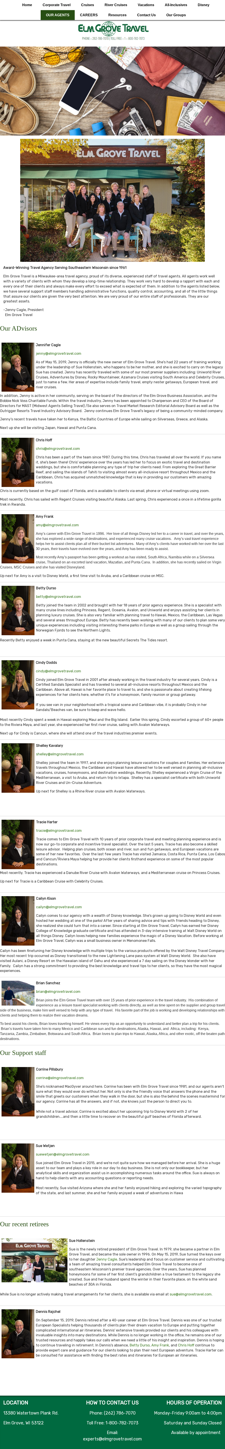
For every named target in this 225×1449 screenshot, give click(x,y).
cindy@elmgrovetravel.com (58, 671)
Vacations (146, 5)
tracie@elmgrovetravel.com (59, 831)
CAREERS (89, 15)
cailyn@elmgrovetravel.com (59, 907)
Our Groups (176, 15)
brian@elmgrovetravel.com (58, 992)
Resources (117, 15)
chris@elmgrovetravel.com (58, 449)
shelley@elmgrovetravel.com (60, 754)
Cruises (87, 5)
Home (27, 5)
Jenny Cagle (106, 1259)
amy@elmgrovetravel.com (57, 525)
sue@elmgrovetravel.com (191, 1294)
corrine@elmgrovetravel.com (60, 1078)
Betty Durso (140, 1345)
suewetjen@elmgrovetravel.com (62, 1154)
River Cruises (116, 5)
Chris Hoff (186, 1345)
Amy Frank (160, 1345)
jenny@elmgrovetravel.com (58, 353)
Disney (203, 5)
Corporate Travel (57, 5)
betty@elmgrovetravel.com (58, 597)
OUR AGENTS (57, 15)
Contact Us (146, 15)
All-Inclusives (176, 5)
